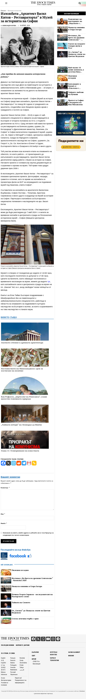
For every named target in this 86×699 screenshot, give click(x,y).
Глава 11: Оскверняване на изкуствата (20, 451)
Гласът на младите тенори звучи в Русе (76, 46)
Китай (34, 659)
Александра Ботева (9, 25)
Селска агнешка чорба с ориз (25, 619)
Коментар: (5, 488)
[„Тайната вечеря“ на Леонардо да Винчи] (25, 417)
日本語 (3, 667)
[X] (8, 463)
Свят (33, 656)
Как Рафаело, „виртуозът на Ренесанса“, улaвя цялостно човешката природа (24, 398)
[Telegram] (24, 463)
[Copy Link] (34, 463)
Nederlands (13, 670)
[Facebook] (3, 463)
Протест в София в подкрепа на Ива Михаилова (75, 102)
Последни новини (7, 645)
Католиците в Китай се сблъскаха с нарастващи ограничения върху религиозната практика (74, 86)
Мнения (71, 656)
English (3, 658)
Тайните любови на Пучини (76, 93)
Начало (3, 11)
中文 (2, 660)
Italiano (12, 663)
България (35, 652)
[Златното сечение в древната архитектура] (25, 339)
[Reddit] (18, 463)
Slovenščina (23, 663)
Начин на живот (74, 652)
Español (3, 663)
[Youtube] (48, 639)
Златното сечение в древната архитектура (22, 343)
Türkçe (22, 667)
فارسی (22, 670)
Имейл (4, 523)
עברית (3, 665)
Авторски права (6, 680)
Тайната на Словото (21, 602)
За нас (3, 678)
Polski (21, 665)
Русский (13, 672)
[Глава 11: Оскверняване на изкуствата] (25, 444)
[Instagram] (13, 463)
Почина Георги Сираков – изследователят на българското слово (32, 595)
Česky (21, 660)
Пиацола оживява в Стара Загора (27, 586)
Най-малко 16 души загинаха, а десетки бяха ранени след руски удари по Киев (76, 70)
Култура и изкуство (14, 11)
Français (12, 658)
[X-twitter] (38, 639)
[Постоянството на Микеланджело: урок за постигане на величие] (25, 366)
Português (13, 665)
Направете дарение (23, 645)
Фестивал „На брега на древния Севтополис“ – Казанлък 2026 (32, 579)
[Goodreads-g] (43, 639)
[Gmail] (29, 463)
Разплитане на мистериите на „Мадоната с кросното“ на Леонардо (75, 21)
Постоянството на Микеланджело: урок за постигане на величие (22, 370)
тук (48, 282)
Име (3, 514)
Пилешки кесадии (20, 570)
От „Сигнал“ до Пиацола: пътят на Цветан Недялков (31, 612)
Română (22, 658)
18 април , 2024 (25, 25)
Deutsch (12, 660)
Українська (13, 674)
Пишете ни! (18, 678)
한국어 (3, 670)
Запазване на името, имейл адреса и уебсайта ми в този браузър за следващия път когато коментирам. (28, 534)
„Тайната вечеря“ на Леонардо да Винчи (21, 425)
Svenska (12, 667)
